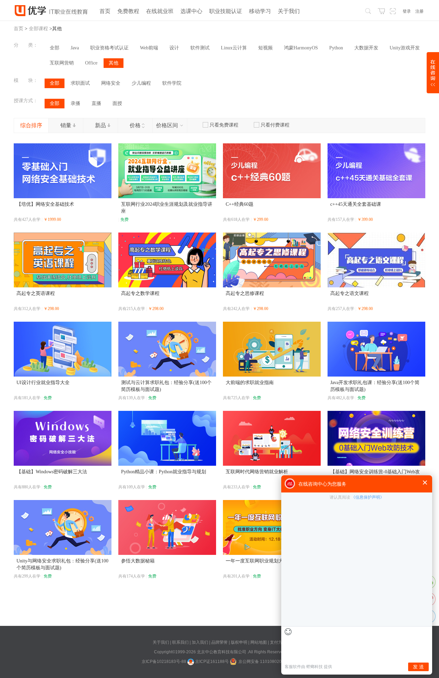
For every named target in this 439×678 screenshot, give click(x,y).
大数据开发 (366, 47)
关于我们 (161, 642)
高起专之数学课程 (140, 293)
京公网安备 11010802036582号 (268, 661)
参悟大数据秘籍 (138, 560)
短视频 (265, 47)
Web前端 (149, 47)
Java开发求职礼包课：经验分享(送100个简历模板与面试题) (374, 386)
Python (336, 47)
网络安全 (110, 83)
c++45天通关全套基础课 (355, 204)
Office (91, 63)
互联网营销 (62, 63)
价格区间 (167, 125)
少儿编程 (141, 83)
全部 (54, 47)
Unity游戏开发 (405, 47)
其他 (113, 63)
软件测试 (200, 47)
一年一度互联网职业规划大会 (257, 560)
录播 (75, 103)
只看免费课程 (224, 125)
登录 (407, 11)
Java (75, 47)
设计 (174, 47)
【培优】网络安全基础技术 (45, 204)
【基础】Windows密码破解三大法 (51, 471)
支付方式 (278, 642)
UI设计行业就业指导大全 (43, 382)
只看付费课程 (275, 125)
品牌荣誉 (219, 642)
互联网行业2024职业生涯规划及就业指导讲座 (166, 208)
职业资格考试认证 (109, 47)
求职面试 (80, 83)
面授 (117, 103)
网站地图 (259, 642)
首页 (18, 28)
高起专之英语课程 (35, 293)
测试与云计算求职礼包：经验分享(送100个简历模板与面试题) (166, 386)
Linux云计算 (234, 47)
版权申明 (239, 642)
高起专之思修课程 (245, 293)
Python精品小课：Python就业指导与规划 (163, 471)
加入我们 (200, 642)
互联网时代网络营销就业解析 (257, 471)
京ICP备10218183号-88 (164, 661)
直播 (96, 103)
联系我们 (181, 642)
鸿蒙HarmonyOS (301, 47)
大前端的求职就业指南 (250, 382)
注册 (419, 11)
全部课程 (38, 28)
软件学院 (171, 83)
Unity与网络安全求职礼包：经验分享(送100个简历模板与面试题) (62, 564)
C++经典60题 (239, 204)
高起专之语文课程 (349, 293)
